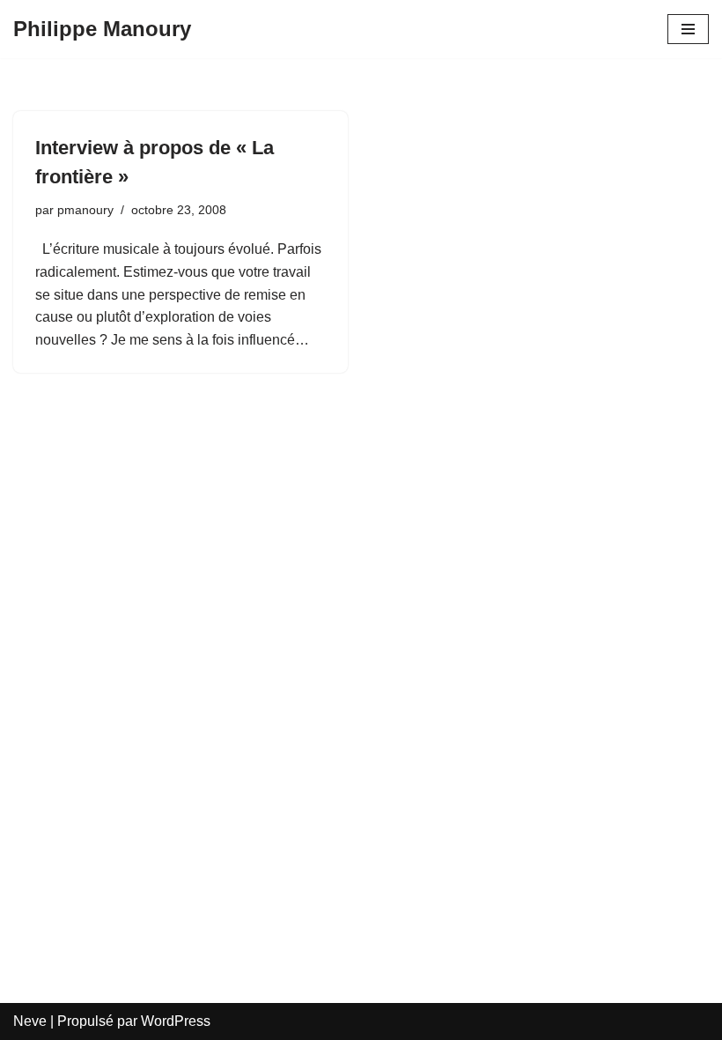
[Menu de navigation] (688, 29)
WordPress (175, 1021)
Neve (30, 1021)
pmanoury (85, 210)
